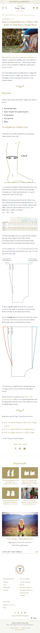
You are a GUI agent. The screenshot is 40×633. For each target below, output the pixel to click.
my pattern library (26, 590)
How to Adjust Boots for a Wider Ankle (19, 432)
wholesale (6, 587)
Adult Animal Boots (29, 57)
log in (22, 584)
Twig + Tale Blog (9, 14)
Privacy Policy (14, 628)
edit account (24, 593)
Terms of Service (26, 628)
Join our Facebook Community (20, 615)
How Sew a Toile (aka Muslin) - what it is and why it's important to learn (29, 502)
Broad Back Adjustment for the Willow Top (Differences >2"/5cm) (11, 482)
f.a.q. (4, 584)
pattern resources (9, 605)
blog (4, 607)
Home (3, 14)
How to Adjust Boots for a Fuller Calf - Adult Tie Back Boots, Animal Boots (18, 15)
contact (5, 590)
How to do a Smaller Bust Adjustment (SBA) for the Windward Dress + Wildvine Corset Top (29, 483)
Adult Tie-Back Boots (12, 57)
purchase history (26, 587)
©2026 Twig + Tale (20, 629)
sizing (5, 582)
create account (25, 582)
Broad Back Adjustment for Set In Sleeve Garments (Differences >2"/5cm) (11, 502)
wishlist (22, 595)
